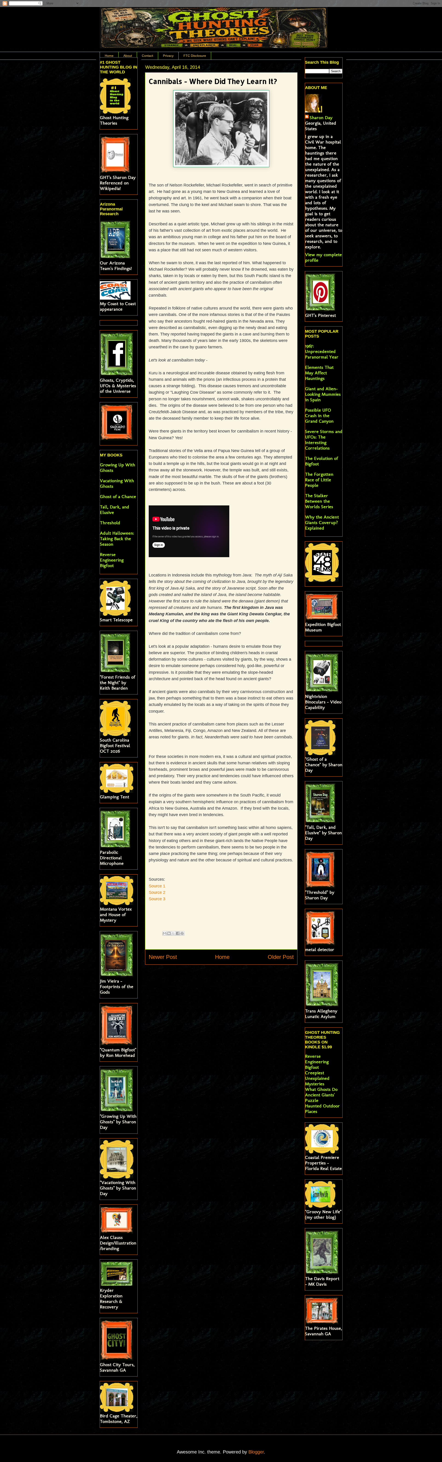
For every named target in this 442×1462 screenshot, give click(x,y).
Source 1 (157, 886)
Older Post (281, 957)
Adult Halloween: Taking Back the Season (117, 538)
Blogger (256, 1451)
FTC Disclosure (194, 55)
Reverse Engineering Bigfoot (112, 560)
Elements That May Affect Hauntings (319, 372)
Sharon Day (321, 117)
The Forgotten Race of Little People (319, 479)
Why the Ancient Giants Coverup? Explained (322, 522)
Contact (147, 55)
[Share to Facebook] (177, 933)
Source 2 (157, 892)
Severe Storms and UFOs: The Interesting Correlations (323, 440)
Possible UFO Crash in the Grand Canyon (319, 415)
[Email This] (164, 933)
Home (109, 55)
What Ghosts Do (321, 1089)
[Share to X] (173, 933)
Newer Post (163, 957)
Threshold (110, 522)
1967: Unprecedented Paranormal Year (321, 351)
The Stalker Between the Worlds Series (319, 501)
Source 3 (157, 899)
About (127, 55)
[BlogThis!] (169, 933)
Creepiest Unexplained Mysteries (317, 1078)
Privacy (168, 55)
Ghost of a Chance (118, 496)
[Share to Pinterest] (182, 933)
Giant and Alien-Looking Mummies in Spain (323, 394)
